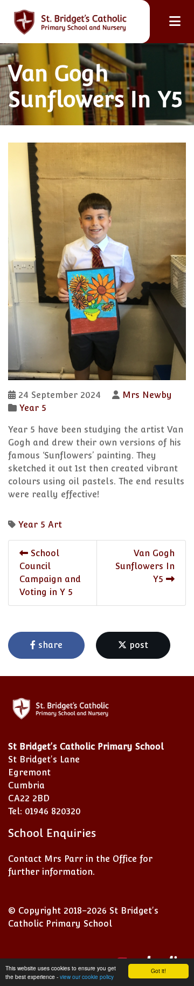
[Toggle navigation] (174, 21)
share (49, 645)
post (137, 645)
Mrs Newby (147, 395)
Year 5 (32, 408)
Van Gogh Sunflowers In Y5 (145, 566)
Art (55, 524)
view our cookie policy (87, 977)
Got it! (158, 971)
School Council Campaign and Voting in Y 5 (50, 572)
